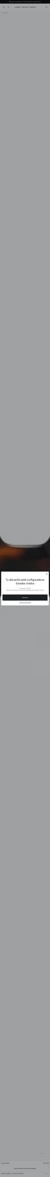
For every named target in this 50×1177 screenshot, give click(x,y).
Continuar (25, 597)
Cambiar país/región (25, 602)
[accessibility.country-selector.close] (47, 574)
